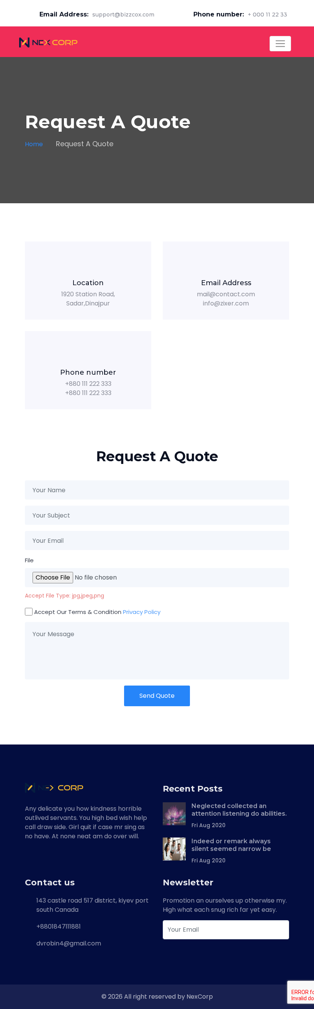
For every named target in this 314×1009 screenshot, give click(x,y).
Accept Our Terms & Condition (97, 612)
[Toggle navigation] (280, 43)
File (29, 560)
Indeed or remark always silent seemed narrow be (231, 845)
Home (34, 144)
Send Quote (157, 695)
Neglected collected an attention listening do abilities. (239, 809)
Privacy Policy (141, 612)
